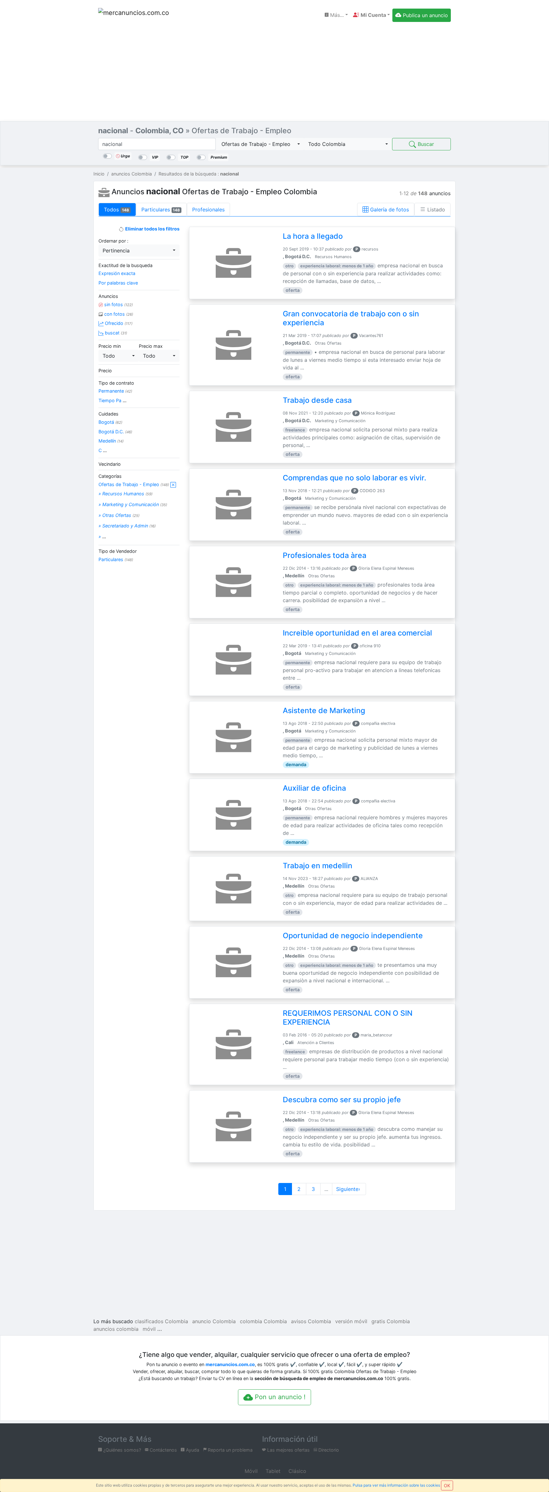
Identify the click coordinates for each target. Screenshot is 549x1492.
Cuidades (108, 413)
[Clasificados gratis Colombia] (134, 15)
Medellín (111, 440)
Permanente (115, 391)
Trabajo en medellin (317, 865)
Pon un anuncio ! (279, 1397)
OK (447, 1485)
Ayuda (192, 1450)
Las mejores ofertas (288, 1450)
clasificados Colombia (161, 1321)
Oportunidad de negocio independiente (353, 935)
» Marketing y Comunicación (132, 504)
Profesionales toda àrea (324, 555)
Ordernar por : (113, 241)
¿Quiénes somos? (121, 1450)
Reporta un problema (230, 1450)
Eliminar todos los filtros (151, 228)
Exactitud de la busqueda (125, 265)
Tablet (272, 1471)
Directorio (328, 1450)
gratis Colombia (390, 1321)
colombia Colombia (263, 1321)
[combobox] (260, 144)
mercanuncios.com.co (230, 1364)
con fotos (118, 314)
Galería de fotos (389, 209)
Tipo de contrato (116, 383)
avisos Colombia (311, 1321)
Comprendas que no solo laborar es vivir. (354, 477)
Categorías (110, 476)
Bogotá (110, 422)
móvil (149, 1329)
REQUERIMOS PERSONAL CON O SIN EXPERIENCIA (347, 1018)
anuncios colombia (116, 1329)
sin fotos (118, 304)
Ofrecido (118, 323)
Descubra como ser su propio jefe (342, 1099)
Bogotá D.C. (115, 431)
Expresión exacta (116, 273)
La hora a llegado (313, 236)
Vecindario (109, 464)
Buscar (425, 144)
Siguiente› (349, 1189)
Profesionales (208, 209)
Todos (116, 209)
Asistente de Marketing (324, 710)
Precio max (151, 346)
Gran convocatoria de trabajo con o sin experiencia (351, 318)
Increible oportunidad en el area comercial (357, 633)
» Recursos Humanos (125, 493)
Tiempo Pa (112, 400)
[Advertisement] (274, 73)
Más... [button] (336, 15)
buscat (115, 332)
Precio (105, 370)
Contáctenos (162, 1450)
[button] (371, 15)
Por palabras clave (118, 282)
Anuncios (108, 296)
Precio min (109, 346)
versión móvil (351, 1321)
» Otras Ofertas (118, 515)
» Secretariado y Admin (127, 525)
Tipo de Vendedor (117, 551)
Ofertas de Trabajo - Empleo (133, 484)
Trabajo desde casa (317, 400)
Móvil (250, 1471)
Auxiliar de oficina (314, 788)
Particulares (160, 209)
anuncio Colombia (214, 1321)
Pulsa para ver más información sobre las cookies (396, 1485)
